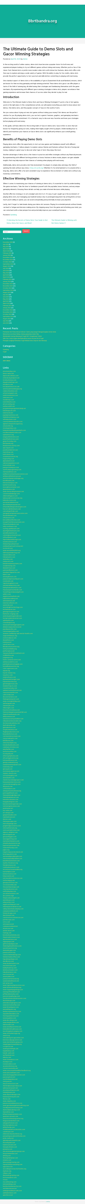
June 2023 (6, 297)
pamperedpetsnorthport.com (13, 579)
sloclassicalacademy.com (11, 723)
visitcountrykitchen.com (11, 830)
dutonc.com (7, 819)
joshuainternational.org (11, 979)
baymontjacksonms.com (11, 845)
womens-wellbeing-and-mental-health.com (18, 633)
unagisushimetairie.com (11, 437)
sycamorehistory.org (10, 1066)
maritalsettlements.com (11, 841)
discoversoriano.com (10, 697)
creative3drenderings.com (12, 955)
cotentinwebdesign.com (11, 494)
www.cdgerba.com (9, 1101)
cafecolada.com (8, 695)
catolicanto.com (8, 644)
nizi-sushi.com (7, 810)
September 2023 (8, 290)
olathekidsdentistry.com (11, 585)
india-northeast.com (10, 526)
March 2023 (6, 303)
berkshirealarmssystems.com (12, 563)
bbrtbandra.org (8, 443)
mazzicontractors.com (10, 1083)
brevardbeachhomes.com (11, 520)
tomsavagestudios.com (11, 631)
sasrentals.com (8, 605)
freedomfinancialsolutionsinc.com (14, 998)
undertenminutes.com (10, 395)
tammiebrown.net (9, 817)
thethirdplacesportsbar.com (12, 1086)
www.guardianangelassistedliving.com (16, 1105)
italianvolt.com (8, 561)
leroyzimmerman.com (10, 1153)
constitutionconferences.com (13, 917)
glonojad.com (7, 769)
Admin (25, 59)
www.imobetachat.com (11, 963)
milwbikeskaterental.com (11, 843)
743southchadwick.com (11, 524)
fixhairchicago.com (9, 913)
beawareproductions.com (12, 782)
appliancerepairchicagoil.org (12, 424)
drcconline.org (8, 896)
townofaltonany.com (10, 848)
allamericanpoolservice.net (12, 627)
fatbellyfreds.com (9, 1092)
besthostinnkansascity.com (12, 1186)
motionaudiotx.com (10, 1177)
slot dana (6, 361)
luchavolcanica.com (9, 874)
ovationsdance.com (9, 638)
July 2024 (6, 268)
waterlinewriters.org (10, 948)
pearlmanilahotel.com (10, 450)
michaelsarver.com (9, 609)
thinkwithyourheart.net (11, 544)
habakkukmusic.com (9, 972)
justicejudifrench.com (10, 793)
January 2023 (7, 308)
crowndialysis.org (9, 622)
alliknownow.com (9, 716)
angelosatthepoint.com (11, 904)
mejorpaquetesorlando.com (12, 590)
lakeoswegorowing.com (11, 1162)
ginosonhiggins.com (9, 837)
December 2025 (8, 242)
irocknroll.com (8, 548)
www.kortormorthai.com (11, 1005)
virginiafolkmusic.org (10, 636)
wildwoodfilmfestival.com (12, 476)
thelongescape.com (10, 821)
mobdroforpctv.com (10, 686)
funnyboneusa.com (9, 865)
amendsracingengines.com (12, 1003)
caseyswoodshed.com (10, 911)
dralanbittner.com (9, 568)
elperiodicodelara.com (11, 376)
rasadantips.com (8, 400)
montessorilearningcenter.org (13, 1118)
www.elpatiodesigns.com (11, 1094)
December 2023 (8, 284)
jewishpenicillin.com (10, 629)
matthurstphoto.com (10, 1125)
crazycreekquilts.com (10, 738)
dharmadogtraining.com (11, 1175)
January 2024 (7, 281)
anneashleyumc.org (9, 1009)
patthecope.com (9, 920)
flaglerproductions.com (11, 732)
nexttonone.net (8, 974)
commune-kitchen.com (11, 747)
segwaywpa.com (8, 941)
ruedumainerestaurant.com (12, 764)
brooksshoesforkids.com (11, 935)
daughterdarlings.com (10, 382)
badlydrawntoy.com (10, 968)
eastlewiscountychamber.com (13, 719)
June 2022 (6, 323)
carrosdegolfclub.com (10, 511)
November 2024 (8, 260)
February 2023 (7, 305)
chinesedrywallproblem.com (12, 858)
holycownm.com (8, 876)
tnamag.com (7, 933)
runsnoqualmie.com (9, 1018)
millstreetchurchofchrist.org (12, 1134)
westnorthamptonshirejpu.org (13, 478)
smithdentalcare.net (10, 1188)
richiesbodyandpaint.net (11, 378)
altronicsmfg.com (9, 404)
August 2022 (7, 319)
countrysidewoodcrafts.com (12, 421)
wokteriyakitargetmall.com (12, 616)
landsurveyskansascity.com (12, 1011)
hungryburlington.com (10, 802)
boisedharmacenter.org (11, 666)
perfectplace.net (9, 651)
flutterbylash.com (9, 1142)
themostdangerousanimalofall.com (15, 712)
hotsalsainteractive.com (11, 386)
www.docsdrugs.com (10, 1020)
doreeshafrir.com (9, 778)
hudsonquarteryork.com (11, 1097)
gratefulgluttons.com (10, 684)
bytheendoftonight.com (11, 679)
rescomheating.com (9, 1182)
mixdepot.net (7, 1062)
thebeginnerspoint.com (11, 699)
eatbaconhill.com (9, 406)
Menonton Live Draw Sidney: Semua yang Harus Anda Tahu (21, 334)
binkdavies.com (8, 740)
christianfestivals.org (10, 828)
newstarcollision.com (10, 603)
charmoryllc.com (8, 705)
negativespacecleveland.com (13, 852)
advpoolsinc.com (9, 902)
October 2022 (7, 314)
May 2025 (6, 246)
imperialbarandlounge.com (12, 539)
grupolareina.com (9, 489)
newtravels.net (8, 413)
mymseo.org (7, 1171)
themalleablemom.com (11, 797)
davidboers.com (8, 961)
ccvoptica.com (8, 1046)
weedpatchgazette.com (11, 572)
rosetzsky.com (8, 767)
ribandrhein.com (8, 640)
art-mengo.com (8, 813)
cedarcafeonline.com (10, 391)
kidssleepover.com (9, 411)
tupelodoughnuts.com (10, 583)
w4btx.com (7, 594)
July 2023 (5, 295)
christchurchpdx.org (9, 743)
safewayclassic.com (9, 419)
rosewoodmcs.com (9, 1064)
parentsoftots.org (9, 952)
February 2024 (7, 279)
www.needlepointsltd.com (12, 1027)
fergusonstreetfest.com (11, 1121)
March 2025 (6, 251)
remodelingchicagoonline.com (13, 1038)
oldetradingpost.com (10, 496)
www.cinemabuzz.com (10, 1059)
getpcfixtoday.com (9, 441)
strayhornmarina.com (10, 730)
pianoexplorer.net (9, 1077)
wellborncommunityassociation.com (15, 474)
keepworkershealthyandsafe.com (14, 430)
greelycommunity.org (10, 762)
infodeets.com (8, 384)
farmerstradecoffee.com (11, 957)
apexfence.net (8, 1195)
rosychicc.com (8, 675)
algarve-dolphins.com (10, 832)
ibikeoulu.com (8, 786)
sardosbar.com (8, 559)
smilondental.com (9, 601)
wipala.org (6, 671)
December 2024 (8, 257)
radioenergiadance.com (11, 463)
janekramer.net (8, 808)
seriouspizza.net (8, 924)
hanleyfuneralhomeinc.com (12, 587)
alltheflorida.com (9, 1127)
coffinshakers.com (9, 789)
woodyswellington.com (11, 1090)
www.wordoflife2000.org (11, 550)
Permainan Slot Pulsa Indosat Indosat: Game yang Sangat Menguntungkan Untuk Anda (29, 332)
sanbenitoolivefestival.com (12, 690)
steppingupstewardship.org (12, 1044)
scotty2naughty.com (10, 775)
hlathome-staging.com (10, 614)
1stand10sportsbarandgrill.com (13, 592)
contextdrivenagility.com (12, 784)
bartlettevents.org (9, 485)
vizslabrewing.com (9, 566)
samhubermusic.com (9, 1193)
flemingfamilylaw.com (10, 1158)
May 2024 (6, 273)
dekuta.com (7, 1057)
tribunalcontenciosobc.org (12, 721)
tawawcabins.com (9, 555)
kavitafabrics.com (9, 872)
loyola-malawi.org (9, 673)
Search (26, 231)
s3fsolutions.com (8, 518)
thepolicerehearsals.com (11, 714)
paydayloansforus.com (10, 415)
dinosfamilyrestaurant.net (12, 504)
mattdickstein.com (9, 965)
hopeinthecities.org (9, 681)
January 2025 (7, 255)
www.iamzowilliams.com (11, 1073)
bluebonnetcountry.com (11, 445)
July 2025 (5, 244)
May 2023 (6, 299)
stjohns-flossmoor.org (10, 863)
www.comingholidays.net (11, 701)
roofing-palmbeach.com (11, 529)
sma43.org (6, 1035)
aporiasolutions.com (10, 939)
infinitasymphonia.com (10, 756)
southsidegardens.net (10, 1079)
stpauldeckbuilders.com (11, 1014)
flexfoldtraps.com (9, 1000)
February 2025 (7, 253)
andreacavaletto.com (10, 662)
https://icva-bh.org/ (37, 168)
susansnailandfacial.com (11, 981)
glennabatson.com (9, 727)
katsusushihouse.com (10, 760)
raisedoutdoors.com (10, 542)
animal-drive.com (9, 931)
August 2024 (7, 266)
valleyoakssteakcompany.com (13, 909)
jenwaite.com (7, 1149)
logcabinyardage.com (10, 959)
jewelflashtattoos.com (11, 439)
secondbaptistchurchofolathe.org (14, 1169)
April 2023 (6, 301)
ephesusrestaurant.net (10, 1088)
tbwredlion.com (8, 1112)
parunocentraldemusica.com (12, 1103)
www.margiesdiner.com (11, 1022)
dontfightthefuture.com (11, 531)
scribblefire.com (8, 655)
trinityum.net (7, 1081)
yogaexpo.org (8, 657)
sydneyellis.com (8, 620)
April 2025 (6, 249)
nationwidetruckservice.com (12, 878)
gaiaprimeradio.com (10, 815)
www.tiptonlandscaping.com (13, 1042)
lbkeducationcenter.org (11, 646)
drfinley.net (7, 1156)
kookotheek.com (9, 465)
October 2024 (7, 262)
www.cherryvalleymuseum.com (13, 491)
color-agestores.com (10, 668)
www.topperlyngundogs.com (13, 990)
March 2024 (6, 277)
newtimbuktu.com (9, 402)
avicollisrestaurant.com (11, 893)
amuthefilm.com (8, 749)
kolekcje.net (7, 642)
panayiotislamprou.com (11, 467)
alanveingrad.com (9, 834)
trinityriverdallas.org (10, 649)
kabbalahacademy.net (10, 598)
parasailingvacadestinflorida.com (14, 1136)
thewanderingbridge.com (11, 795)
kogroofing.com (8, 459)
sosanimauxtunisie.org (10, 456)
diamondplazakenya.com (11, 1110)
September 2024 (8, 264)
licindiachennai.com (9, 380)
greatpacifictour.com (10, 882)
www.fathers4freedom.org (12, 987)
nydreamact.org (8, 435)
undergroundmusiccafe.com (12, 1191)
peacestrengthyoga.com (11, 996)
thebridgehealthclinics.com (12, 946)
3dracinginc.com (8, 708)
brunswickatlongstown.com (12, 804)
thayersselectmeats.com (11, 937)
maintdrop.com (8, 452)
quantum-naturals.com (10, 1116)
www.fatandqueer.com (11, 1007)
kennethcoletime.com (10, 799)
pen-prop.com (8, 983)
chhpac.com (7, 1173)
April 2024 (6, 275)
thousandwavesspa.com (11, 887)
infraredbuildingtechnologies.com (14, 507)
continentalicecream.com (12, 736)
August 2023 (7, 292)
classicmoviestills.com (10, 692)
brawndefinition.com (10, 734)
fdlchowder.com (8, 1024)
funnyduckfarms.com (10, 1147)
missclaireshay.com (9, 371)
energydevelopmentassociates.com (15, 513)
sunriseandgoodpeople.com (12, 856)
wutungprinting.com (10, 839)
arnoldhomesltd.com (10, 533)
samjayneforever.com (10, 1123)
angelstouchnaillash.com (11, 596)
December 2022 (8, 310)
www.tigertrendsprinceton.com (14, 985)
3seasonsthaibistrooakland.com (13, 653)
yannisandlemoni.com (10, 570)
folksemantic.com (9, 557)
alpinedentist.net (9, 461)
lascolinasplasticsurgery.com (12, 1031)
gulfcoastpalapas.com (10, 944)
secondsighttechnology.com (13, 607)
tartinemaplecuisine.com (11, 806)
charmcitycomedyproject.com (13, 780)
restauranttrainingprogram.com (13, 625)
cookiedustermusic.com (11, 867)
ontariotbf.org (8, 426)
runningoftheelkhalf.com (11, 992)
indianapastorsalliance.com (12, 906)
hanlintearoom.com (9, 1145)
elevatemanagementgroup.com (14, 1151)
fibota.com (7, 1099)
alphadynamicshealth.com (12, 1140)
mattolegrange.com (10, 823)
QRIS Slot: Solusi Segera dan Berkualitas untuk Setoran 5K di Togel (23, 338)
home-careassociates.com (12, 660)
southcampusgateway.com (12, 470)
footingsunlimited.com (11, 1016)
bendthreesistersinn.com (11, 861)
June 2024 (6, 270)
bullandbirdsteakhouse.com (12, 1029)
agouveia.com (8, 1167)
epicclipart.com (8, 448)
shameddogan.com (9, 950)
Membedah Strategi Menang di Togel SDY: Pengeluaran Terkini (22, 336)
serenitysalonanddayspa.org (12, 389)
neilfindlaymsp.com (9, 891)
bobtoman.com (8, 454)
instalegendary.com (9, 428)
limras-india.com (8, 373)
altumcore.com (8, 928)
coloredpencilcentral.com (12, 535)
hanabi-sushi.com (8, 1053)
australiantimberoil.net (10, 502)
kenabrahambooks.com (11, 745)
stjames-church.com (9, 773)
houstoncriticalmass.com (11, 710)
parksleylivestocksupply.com (13, 664)
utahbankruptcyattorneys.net (13, 546)
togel (4, 352)
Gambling (13, 214)
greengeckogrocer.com (11, 612)
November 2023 (8, 286)
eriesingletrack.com (9, 577)
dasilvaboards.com (9, 725)
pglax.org (6, 850)
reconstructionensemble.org (12, 869)
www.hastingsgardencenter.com (14, 1075)
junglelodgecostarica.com (12, 826)
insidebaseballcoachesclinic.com (14, 1129)
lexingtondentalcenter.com (12, 618)
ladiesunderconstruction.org (12, 498)
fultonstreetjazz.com (10, 483)
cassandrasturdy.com (10, 688)
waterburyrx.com (9, 900)
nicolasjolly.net (8, 754)
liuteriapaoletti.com (10, 854)
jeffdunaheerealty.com (11, 994)
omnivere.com (8, 397)
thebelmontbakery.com (11, 417)
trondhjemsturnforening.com (13, 1108)
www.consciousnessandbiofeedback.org (17, 1070)
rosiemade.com (8, 581)
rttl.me (5, 1180)
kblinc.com (6, 574)
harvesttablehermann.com (12, 509)
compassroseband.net (10, 926)
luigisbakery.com (8, 1051)
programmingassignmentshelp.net (14, 408)
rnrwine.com (7, 1160)
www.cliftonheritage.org (11, 1033)
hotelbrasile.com (8, 480)
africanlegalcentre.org (10, 758)
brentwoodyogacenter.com (12, 1040)
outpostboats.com (9, 677)
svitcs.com (6, 922)
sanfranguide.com (9, 703)
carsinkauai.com (8, 1132)
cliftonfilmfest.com (9, 537)
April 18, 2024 (15, 59)
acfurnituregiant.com (10, 393)
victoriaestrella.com (10, 885)
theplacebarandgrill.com (11, 898)
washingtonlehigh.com (10, 1049)
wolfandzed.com (9, 1055)
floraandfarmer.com (9, 515)
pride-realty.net (8, 1138)
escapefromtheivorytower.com (14, 522)
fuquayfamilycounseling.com (12, 1164)
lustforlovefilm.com (9, 751)
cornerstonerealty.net (10, 1068)
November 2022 (8, 312)
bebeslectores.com (9, 500)
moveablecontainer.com (11, 487)
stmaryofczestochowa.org (12, 791)
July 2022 (5, 321)
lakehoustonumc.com (10, 970)
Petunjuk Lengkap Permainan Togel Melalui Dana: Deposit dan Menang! (25, 340)
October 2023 (7, 288)
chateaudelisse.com (9, 472)
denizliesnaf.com (8, 915)
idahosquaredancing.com (11, 553)
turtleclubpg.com (9, 880)
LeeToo (48, 1202)
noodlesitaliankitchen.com (12, 432)
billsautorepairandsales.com (12, 1114)
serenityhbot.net (9, 976)
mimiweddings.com (9, 1184)
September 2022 (8, 316)
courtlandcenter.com (10, 889)
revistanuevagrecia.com (11, 771)
